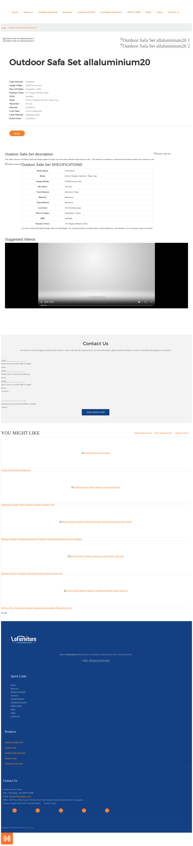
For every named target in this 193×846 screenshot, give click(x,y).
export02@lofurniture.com (20, 796)
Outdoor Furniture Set (14, 742)
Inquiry (17, 133)
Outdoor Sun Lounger (14, 763)
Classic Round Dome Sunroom (16, 470)
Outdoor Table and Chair (15, 753)
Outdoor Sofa (10, 748)
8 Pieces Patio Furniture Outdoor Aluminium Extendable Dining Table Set (36, 608)
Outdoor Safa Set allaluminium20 (22, 28)
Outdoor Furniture (182, 433)
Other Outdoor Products (163, 433)
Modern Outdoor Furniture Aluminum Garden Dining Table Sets (32, 573)
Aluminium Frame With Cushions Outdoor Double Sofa (27, 504)
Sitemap (30, 827)
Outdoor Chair (11, 758)
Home (3, 28)
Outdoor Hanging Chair (143, 433)
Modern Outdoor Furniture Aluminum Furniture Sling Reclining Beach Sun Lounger (41, 539)
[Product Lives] (7, 844)
